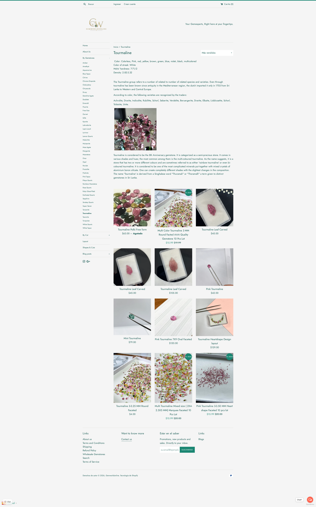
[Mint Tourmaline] (132, 317)
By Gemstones (96, 58)
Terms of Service (91, 461)
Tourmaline (87, 213)
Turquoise (86, 220)
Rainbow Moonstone (90, 184)
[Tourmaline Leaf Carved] (214, 207)
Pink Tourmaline (214, 289)
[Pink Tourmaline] (214, 267)
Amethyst (86, 66)
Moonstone (86, 154)
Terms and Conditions (93, 443)
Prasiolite (86, 169)
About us (87, 439)
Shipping (87, 446)
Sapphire (86, 198)
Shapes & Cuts (89, 247)
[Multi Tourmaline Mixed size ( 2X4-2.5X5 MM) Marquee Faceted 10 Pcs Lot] (173, 378)
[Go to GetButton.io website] (310, 504)
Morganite (86, 151)
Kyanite (85, 121)
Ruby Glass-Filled (89, 191)
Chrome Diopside (89, 81)
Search (86, 458)
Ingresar (117, 4)
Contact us (126, 439)
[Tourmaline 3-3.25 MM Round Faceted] (132, 378)
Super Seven (87, 206)
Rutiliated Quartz (89, 195)
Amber (85, 63)
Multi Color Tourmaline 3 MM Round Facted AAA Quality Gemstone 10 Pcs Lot (173, 235)
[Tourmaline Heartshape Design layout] (214, 317)
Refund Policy (89, 450)
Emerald (86, 103)
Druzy (85, 92)
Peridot (85, 165)
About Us (86, 51)
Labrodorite (87, 125)
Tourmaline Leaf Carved (214, 229)
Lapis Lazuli (87, 129)
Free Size (86, 110)
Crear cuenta (129, 4)
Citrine (85, 77)
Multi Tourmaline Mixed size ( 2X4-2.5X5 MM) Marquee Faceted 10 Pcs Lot (173, 410)
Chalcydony (87, 85)
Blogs (201, 439)
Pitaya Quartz (87, 180)
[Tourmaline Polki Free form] (132, 207)
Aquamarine (87, 70)
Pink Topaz (86, 176)
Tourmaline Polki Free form (132, 229)
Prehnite (86, 173)
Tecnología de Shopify (129, 475)
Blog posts (96, 253)
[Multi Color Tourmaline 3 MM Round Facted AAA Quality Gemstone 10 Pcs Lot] (173, 208)
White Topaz (87, 228)
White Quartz (87, 224)
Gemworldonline (112, 475)
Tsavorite (86, 217)
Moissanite (86, 143)
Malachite (86, 140)
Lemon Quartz (88, 136)
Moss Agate (87, 147)
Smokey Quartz (88, 202)
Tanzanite (86, 209)
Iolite (84, 118)
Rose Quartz (87, 187)
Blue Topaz (86, 74)
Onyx (84, 158)
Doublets (86, 99)
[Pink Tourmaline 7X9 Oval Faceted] (173, 317)
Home (85, 45)
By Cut (96, 235)
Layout (85, 241)
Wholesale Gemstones (94, 454)
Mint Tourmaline (132, 338)
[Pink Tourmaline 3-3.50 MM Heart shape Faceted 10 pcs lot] (214, 378)
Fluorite (85, 107)
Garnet (85, 114)
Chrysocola (86, 88)
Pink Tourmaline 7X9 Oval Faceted (173, 339)
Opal (84, 162)
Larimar (85, 132)
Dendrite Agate (88, 96)
